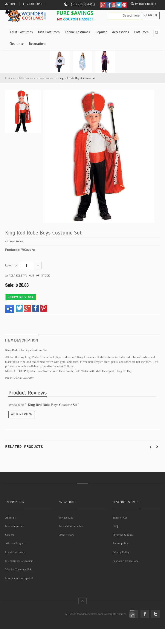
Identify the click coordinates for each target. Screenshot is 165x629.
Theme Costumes (77, 32)
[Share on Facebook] (35, 308)
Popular (101, 32)
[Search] (156, 33)
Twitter (155, 614)
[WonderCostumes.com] (26, 16)
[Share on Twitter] (19, 308)
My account (66, 517)
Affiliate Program (15, 543)
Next (157, 447)
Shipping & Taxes (123, 534)
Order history (66, 534)
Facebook (145, 614)
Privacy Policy (121, 552)
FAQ (115, 526)
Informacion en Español (19, 578)
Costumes (141, 32)
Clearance (16, 44)
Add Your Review (14, 241)
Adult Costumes (21, 32)
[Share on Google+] (27, 308)
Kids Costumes (49, 32)
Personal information (71, 526)
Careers (9, 534)
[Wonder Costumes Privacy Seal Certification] (22, 611)
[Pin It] (43, 308)
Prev (150, 447)
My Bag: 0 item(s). (146, 4)
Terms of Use (120, 517)
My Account (34, 4)
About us (10, 517)
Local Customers (15, 552)
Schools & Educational (126, 560)
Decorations (37, 44)
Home (12, 4)
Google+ (133, 614)
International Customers (19, 560)
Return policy (121, 543)
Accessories (120, 32)
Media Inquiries (14, 526)
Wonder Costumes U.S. (18, 569)
